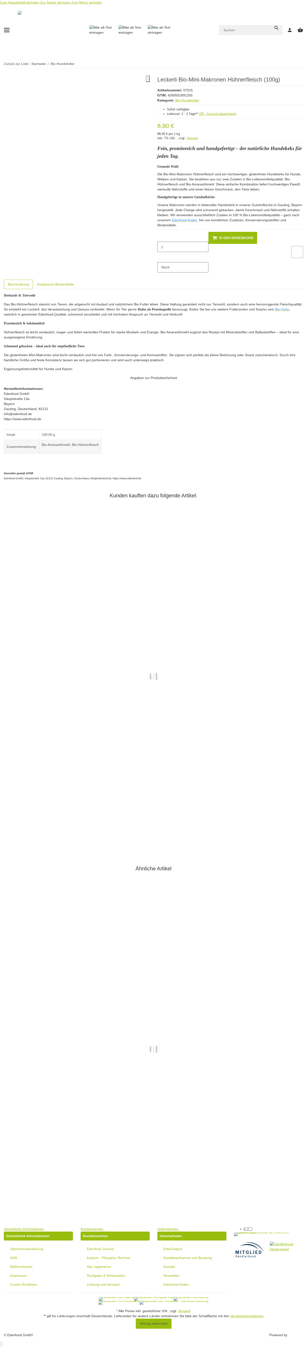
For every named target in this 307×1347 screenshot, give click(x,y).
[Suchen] (277, 28)
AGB (13, 1258)
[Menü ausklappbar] (7, 30)
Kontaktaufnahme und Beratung (188, 1258)
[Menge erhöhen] (161, 257)
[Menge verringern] (161, 237)
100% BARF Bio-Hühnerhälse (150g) (32, 1193)
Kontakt (169, 1267)
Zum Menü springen (86, 2)
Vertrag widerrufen (154, 1323)
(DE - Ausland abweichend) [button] (217, 114)
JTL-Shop (295, 1335)
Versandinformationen (247, 1316)
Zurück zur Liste (16, 64)
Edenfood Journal (100, 1249)
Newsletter (172, 1275)
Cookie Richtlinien (23, 1284)
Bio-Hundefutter (187, 100)
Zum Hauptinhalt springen (20, 2)
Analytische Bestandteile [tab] (55, 284)
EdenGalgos (173, 1249)
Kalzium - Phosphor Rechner (108, 1258)
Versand (192, 138)
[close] (148, 79)
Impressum (18, 1275)
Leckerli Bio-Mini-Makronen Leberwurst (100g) (40, 820)
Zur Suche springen (55, 2)
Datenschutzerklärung (26, 1249)
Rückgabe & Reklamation (106, 1275)
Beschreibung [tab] (18, 284)
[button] (25, 1229)
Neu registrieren (99, 1267)
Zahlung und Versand (103, 1284)
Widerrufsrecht (21, 1267)
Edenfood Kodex (176, 1284)
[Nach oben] (1, 1344)
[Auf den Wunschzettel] (297, 252)
